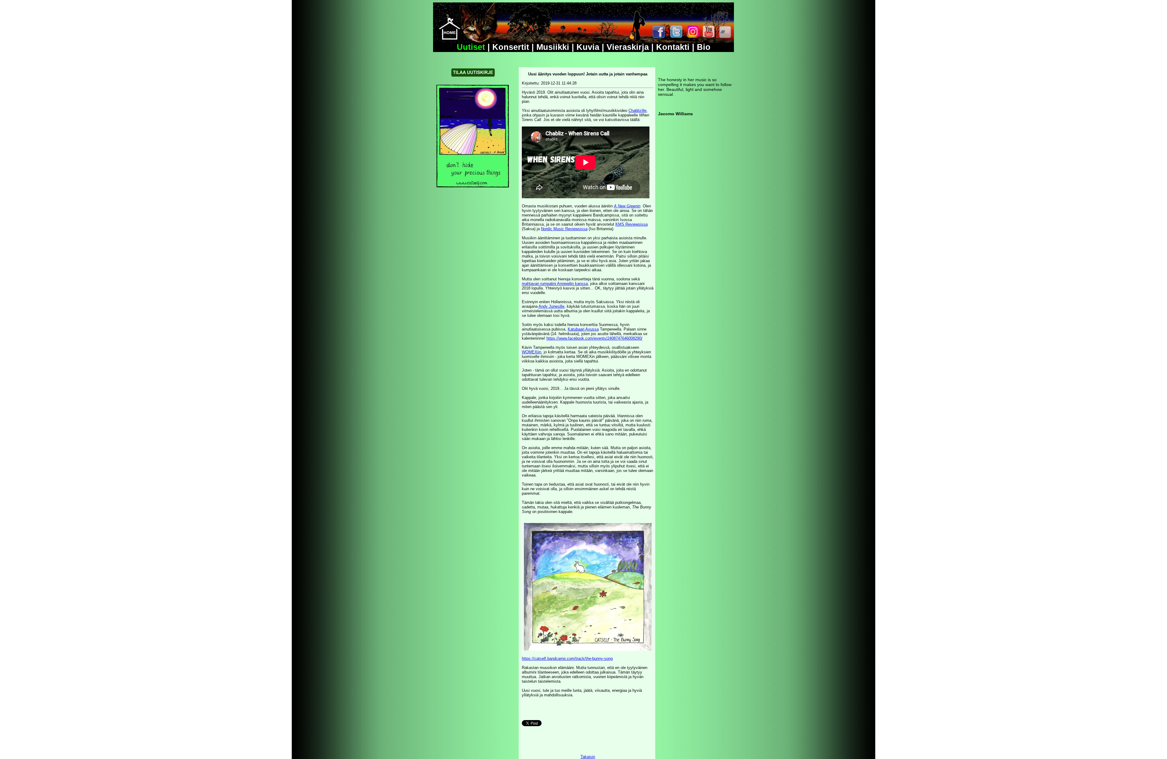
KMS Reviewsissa (631, 224)
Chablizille (637, 110)
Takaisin (587, 756)
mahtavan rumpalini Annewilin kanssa (555, 283)
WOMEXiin (531, 352)
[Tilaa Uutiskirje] (473, 75)
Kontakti (673, 47)
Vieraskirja (628, 47)
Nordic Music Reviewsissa (564, 229)
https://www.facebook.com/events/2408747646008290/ (594, 338)
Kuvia (588, 47)
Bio (704, 47)
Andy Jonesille (551, 306)
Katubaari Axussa (583, 329)
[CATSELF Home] (449, 38)
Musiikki (552, 47)
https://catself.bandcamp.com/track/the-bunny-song (567, 658)
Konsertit (510, 47)
